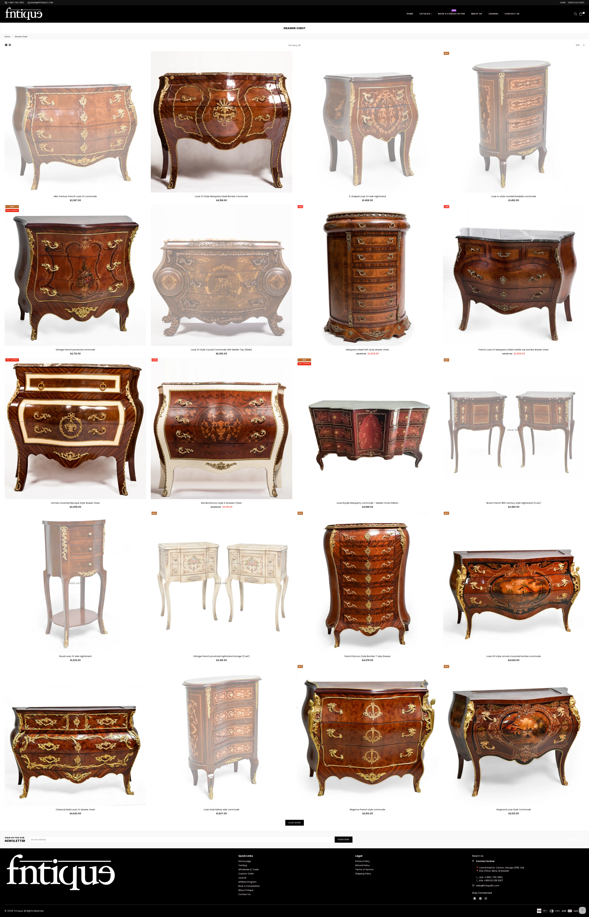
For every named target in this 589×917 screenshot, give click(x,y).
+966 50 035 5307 (493, 880)
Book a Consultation (451, 13)
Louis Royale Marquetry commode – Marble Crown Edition (367, 502)
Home (410, 13)
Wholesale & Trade (248, 869)
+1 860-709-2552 (15, 2)
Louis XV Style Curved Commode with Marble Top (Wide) (221, 349)
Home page (244, 861)
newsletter (15, 840)
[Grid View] (6, 45)
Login (563, 2)
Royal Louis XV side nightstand (75, 656)
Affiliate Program (247, 881)
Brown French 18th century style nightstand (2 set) (514, 502)
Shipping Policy (363, 873)
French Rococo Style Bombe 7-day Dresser (368, 656)
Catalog (425, 13)
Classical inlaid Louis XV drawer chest (75, 809)
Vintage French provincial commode (75, 349)
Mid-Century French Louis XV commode (75, 196)
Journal (493, 13)
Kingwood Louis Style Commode (514, 809)
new (12, 206)
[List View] (9, 45)
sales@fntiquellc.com (41, 2)
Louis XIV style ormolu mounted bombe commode (514, 656)
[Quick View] (142, 58)
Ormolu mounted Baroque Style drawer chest (75, 502)
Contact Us (244, 894)
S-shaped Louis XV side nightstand (367, 196)
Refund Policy (362, 865)
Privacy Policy (362, 861)
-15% (300, 206)
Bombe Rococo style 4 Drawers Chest (221, 502)
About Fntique (245, 890)
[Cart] (580, 13)
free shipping (12, 210)
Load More (294, 822)
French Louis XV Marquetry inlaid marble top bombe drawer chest (514, 349)
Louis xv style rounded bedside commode (513, 196)
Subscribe (344, 839)
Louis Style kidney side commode (221, 809)
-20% (154, 360)
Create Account (576, 2)
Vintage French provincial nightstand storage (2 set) (221, 656)
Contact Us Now (485, 861)
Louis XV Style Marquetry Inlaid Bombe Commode (221, 196)
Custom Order (246, 873)
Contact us (512, 13)
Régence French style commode (367, 809)
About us (476, 13)
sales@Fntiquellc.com (487, 885)
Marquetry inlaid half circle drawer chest (367, 349)
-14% (446, 206)
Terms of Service (364, 869)
